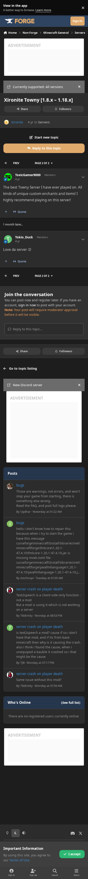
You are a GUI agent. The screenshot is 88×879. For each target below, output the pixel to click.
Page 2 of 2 (42, 163)
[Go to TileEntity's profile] (10, 590)
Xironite (17, 122)
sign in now (27, 305)
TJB (22, 663)
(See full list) (70, 702)
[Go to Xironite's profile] (6, 122)
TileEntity (26, 615)
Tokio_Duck (24, 237)
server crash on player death (39, 589)
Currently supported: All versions (38, 87)
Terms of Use (19, 860)
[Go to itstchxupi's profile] (10, 524)
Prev (16, 163)
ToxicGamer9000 (28, 175)
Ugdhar (25, 512)
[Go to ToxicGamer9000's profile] (8, 177)
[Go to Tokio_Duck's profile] (8, 239)
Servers (44, 122)
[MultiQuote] (6, 212)
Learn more (8, 8)
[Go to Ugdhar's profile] (10, 486)
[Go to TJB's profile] (10, 628)
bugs (20, 485)
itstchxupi (27, 578)
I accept (74, 854)
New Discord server (27, 385)
